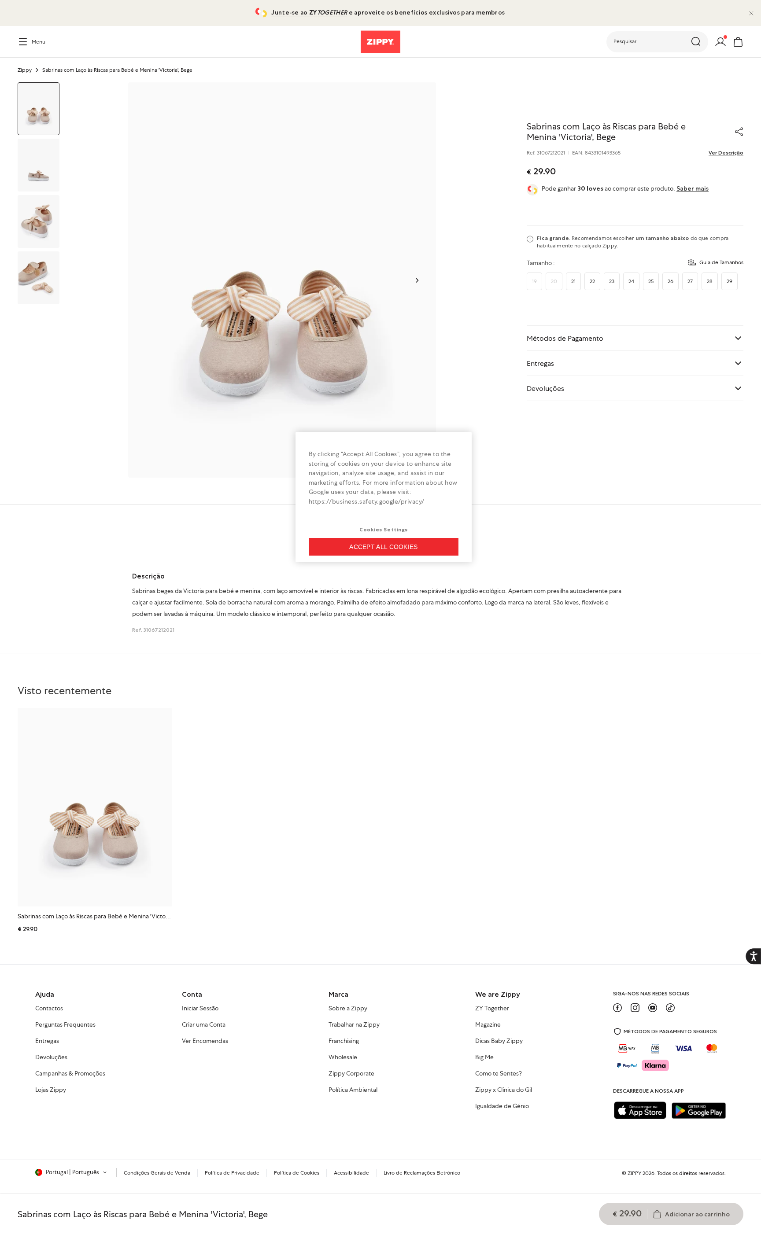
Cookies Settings (383, 530)
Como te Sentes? (498, 1073)
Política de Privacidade (232, 1172)
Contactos (49, 1008)
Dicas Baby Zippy (499, 1041)
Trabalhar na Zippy (354, 1024)
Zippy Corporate (351, 1073)
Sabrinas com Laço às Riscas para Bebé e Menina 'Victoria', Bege (104, 916)
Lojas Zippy (50, 1090)
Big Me (484, 1057)
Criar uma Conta (203, 1024)
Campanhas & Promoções (70, 1073)
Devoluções (51, 1057)
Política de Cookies (296, 1172)
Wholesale (343, 1057)
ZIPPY (634, 1173)
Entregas (47, 1041)
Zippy (25, 70)
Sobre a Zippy (348, 1008)
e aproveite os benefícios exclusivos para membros (388, 12)
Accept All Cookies (383, 546)
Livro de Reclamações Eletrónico (422, 1172)
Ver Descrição (726, 152)
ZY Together (492, 1008)
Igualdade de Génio (502, 1106)
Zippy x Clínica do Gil (503, 1090)
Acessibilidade (351, 1172)
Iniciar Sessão (200, 1008)
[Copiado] (739, 131)
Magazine (488, 1024)
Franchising (344, 1041)
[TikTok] (670, 1007)
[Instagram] (635, 1007)
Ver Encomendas (205, 1041)
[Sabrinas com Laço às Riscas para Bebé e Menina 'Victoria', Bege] (95, 807)
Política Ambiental (353, 1090)
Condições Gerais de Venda (157, 1172)
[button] (657, 41)
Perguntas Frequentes (65, 1024)
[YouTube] (652, 1007)
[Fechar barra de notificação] (751, 13)
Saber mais (692, 188)
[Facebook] (617, 1007)
